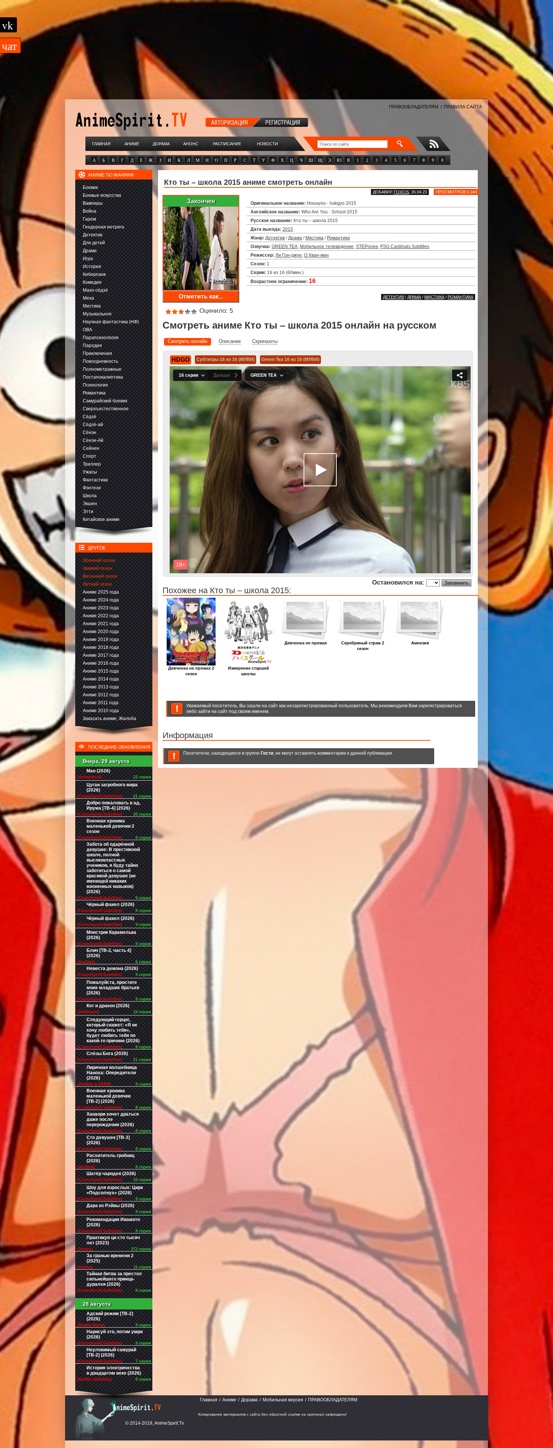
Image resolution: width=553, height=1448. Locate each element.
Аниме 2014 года (101, 679)
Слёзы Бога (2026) (107, 1053)
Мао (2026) (98, 770)
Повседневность (100, 361)
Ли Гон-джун (288, 255)
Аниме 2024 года (101, 600)
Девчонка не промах (305, 643)
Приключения (97, 353)
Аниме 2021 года (101, 623)
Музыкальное (97, 314)
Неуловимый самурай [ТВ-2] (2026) (111, 1352)
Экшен (90, 503)
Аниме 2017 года (101, 655)
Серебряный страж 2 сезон (362, 646)
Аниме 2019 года (101, 639)
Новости (267, 144)
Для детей (94, 242)
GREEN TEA (285, 246)
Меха (88, 298)
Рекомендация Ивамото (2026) (113, 1222)
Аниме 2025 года (101, 592)
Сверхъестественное (106, 408)
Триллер (92, 464)
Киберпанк (94, 274)
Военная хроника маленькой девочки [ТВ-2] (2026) (109, 1096)
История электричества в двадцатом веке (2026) (114, 1370)
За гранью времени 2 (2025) (110, 1258)
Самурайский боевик (105, 400)
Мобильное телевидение (327, 246)
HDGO (181, 359)
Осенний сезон (99, 560)
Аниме (132, 144)
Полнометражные (102, 369)
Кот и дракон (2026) (108, 1005)
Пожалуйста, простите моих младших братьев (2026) (113, 988)
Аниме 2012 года (101, 694)
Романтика (94, 393)
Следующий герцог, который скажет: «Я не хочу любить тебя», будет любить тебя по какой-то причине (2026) (113, 1030)
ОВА (87, 329)
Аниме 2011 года (100, 702)
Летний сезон (97, 584)
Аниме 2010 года (101, 710)
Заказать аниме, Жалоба (109, 718)
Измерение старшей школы (248, 671)
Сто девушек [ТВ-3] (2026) (108, 1140)
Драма (90, 250)
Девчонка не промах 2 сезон (191, 671)
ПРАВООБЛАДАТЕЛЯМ (413, 107)
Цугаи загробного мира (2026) (112, 787)
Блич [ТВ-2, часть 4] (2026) (109, 953)
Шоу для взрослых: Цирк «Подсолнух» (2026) (115, 1190)
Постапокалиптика (103, 377)
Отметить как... (201, 296)
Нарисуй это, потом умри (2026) (115, 1334)
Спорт (89, 456)
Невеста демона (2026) (112, 968)
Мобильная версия (283, 1399)
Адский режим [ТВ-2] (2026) (110, 1316)
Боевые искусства (102, 195)
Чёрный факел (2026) (110, 904)
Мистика (92, 306)
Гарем (89, 219)
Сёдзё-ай (93, 424)
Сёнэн (89, 432)
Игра (88, 258)
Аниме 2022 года (101, 615)
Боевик (90, 187)
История (92, 266)
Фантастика (95, 480)
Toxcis (401, 192)
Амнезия (420, 643)
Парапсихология (100, 337)
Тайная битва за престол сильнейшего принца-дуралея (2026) (114, 1279)
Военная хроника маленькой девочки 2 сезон (110, 826)
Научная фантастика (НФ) (111, 321)
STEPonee (367, 246)
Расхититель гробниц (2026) (110, 1158)
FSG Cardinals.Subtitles (404, 246)
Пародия (92, 345)
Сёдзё (89, 416)
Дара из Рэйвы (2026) (110, 1205)
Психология (95, 385)
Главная (101, 144)
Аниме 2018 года (101, 647)
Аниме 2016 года (101, 663)
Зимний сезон (97, 568)
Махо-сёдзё (95, 290)
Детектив (92, 235)
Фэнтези (92, 487)
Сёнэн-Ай (93, 440)
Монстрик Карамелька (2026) (111, 935)
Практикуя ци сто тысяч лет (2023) (113, 1240)
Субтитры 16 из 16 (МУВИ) (225, 359)
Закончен (201, 201)
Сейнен (91, 448)
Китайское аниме (101, 519)
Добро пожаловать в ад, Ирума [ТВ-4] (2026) (113, 805)
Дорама (161, 144)
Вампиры (93, 203)
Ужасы (90, 472)
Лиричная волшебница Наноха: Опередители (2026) (112, 1073)
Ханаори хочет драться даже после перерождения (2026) (113, 1119)
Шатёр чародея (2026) (111, 1173)
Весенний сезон (100, 576)
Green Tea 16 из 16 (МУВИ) (290, 359)
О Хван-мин (316, 255)
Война (89, 211)
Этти (88, 511)
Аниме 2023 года (101, 608)
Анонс (190, 144)
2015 (288, 229)
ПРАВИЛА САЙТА (463, 107)
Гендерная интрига (103, 227)
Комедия (92, 282)
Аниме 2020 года (101, 631)
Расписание (227, 144)
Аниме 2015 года (101, 671)
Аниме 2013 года (101, 687)
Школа (90, 495)
